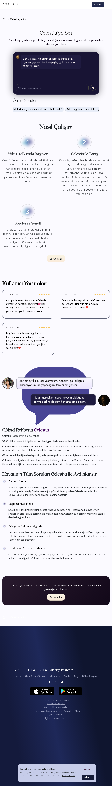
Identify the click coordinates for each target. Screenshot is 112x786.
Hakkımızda (54, 676)
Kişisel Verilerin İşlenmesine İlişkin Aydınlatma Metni (56, 711)
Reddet (87, 769)
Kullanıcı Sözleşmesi (56, 703)
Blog (76, 676)
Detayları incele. (68, 775)
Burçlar (67, 676)
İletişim (17, 676)
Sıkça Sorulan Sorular (34, 676)
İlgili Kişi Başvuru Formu (56, 718)
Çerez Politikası (56, 714)
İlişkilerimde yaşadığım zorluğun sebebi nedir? (33, 109)
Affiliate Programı (90, 676)
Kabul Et (88, 777)
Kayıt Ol (97, 4)
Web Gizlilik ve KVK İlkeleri (56, 707)
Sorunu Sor (56, 258)
